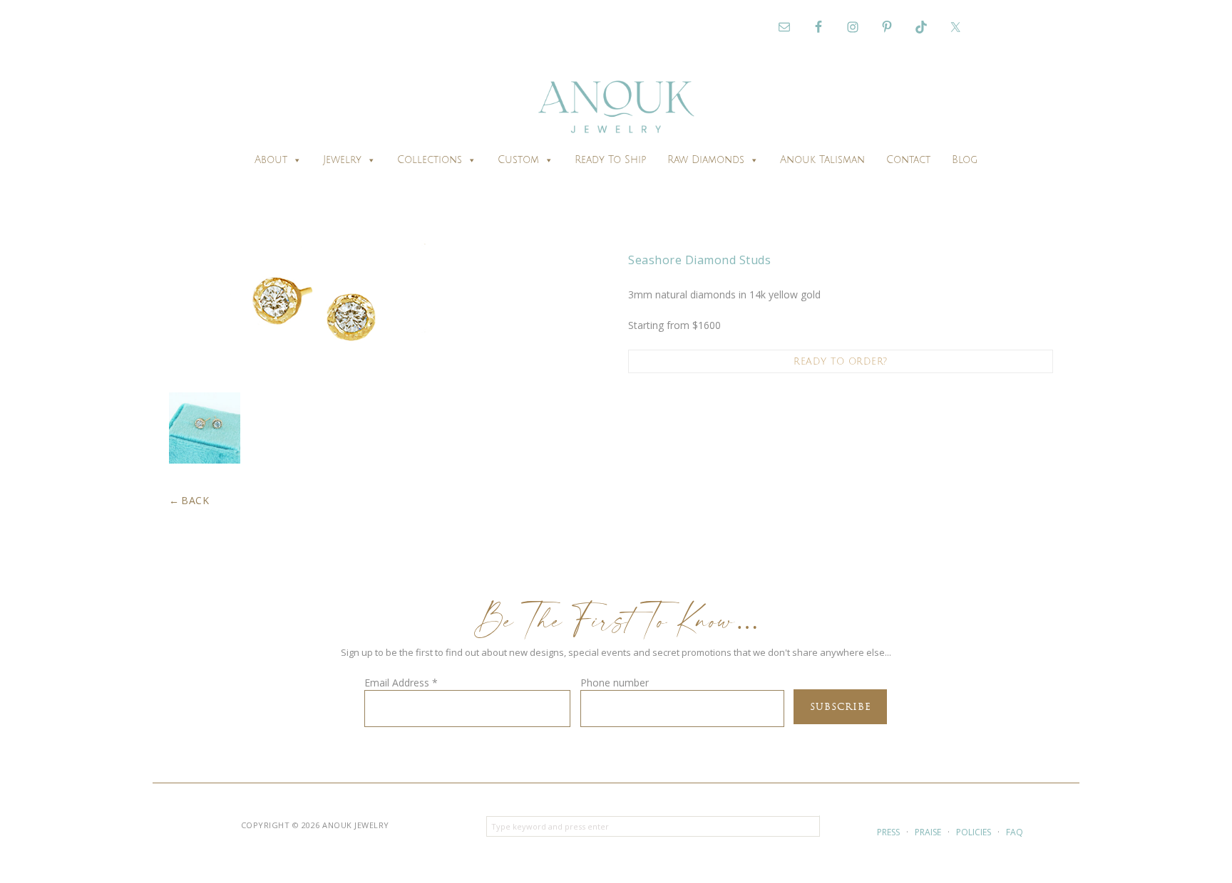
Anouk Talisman (822, 160)
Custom (518, 160)
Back (195, 500)
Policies (973, 832)
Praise (928, 832)
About (271, 160)
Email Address (401, 682)
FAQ (1014, 832)
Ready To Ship (610, 160)
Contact (908, 160)
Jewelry (342, 160)
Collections (429, 160)
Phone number (614, 682)
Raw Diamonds (705, 160)
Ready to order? (841, 362)
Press (888, 832)
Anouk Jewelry (616, 108)
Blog (964, 160)
